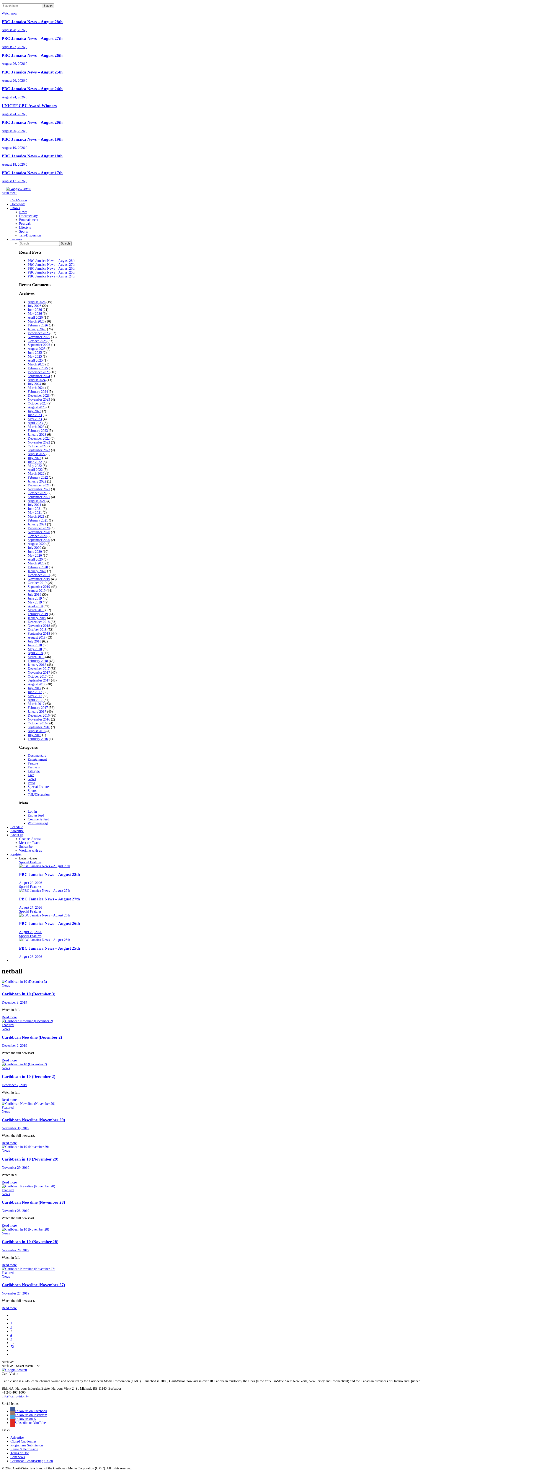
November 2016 (39, 719)
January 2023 (37, 434)
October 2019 (37, 583)
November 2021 (39, 489)
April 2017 (35, 700)
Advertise (17, 1437)
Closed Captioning (23, 1441)
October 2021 (37, 493)
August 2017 (37, 684)
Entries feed (36, 815)
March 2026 (36, 321)
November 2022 (39, 442)
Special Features (39, 787)
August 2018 (37, 637)
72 (12, 1346)
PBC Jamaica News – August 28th (32, 22)
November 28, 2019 (15, 1211)
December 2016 (39, 715)
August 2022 (37, 454)
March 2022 (36, 473)
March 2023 (36, 427)
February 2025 (38, 368)
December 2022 (39, 438)
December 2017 (39, 668)
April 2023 (35, 423)
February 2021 (38, 520)
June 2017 (35, 692)
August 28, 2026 (13, 30)
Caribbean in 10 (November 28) (30, 1241)
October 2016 (37, 723)
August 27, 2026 (13, 47)
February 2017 (38, 707)
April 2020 (35, 559)
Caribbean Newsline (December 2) (32, 1037)
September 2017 (39, 680)
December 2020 (39, 528)
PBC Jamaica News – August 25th (32, 72)
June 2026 (35, 309)
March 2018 (36, 657)
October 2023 (37, 403)
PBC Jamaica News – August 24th (32, 88)
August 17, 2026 (13, 181)
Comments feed (38, 819)
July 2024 (34, 384)
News (32, 779)
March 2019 (36, 610)
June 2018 (35, 645)
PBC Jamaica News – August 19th (32, 139)
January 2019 (37, 618)
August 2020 (37, 544)
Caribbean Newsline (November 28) (33, 1202)
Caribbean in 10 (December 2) (28, 1076)
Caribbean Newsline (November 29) (33, 1120)
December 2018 (39, 622)
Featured (8, 1025)
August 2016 (37, 731)
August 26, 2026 (13, 63)
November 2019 (39, 579)
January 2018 (37, 665)
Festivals (34, 767)
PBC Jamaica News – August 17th (32, 173)
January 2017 (37, 711)
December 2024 (39, 372)
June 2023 (35, 415)
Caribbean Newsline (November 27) (33, 1285)
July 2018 (34, 641)
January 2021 (37, 524)
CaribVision (18, 200)
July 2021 (34, 505)
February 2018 (38, 661)
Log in (32, 811)
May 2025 (35, 356)
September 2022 (39, 450)
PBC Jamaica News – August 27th (32, 38)
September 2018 (39, 633)
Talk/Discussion (39, 794)
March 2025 (36, 364)
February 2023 (38, 430)
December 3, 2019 (14, 1002)
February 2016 (38, 739)
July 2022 (34, 458)
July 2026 (34, 306)
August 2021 (37, 501)
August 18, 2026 (13, 164)
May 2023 (35, 419)
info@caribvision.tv (15, 1396)
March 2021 (36, 516)
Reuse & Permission (24, 1449)
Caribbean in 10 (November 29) (30, 1159)
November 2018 (39, 626)
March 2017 (36, 704)
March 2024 (36, 388)
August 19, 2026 (13, 148)
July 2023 (34, 411)
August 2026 (37, 302)
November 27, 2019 (15, 1293)
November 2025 (39, 337)
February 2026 (38, 325)
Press (31, 783)
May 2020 (35, 555)
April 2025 (35, 360)
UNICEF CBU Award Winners (29, 105)
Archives (8, 1366)
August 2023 (37, 407)
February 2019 (38, 614)
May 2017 (35, 696)
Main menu (9, 193)
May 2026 (35, 313)
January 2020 (37, 571)
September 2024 (39, 376)
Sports (32, 790)
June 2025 (35, 352)
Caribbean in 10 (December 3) (28, 994)
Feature (33, 763)
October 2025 (37, 341)
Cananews (17, 1457)
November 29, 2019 (15, 1167)
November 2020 (39, 532)
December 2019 (39, 575)
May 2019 (35, 602)
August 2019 (37, 590)
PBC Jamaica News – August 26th (32, 55)
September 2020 (39, 540)
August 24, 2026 (13, 97)
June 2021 (35, 508)
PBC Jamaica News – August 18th (32, 156)
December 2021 (39, 485)
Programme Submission (26, 1445)
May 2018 (35, 649)
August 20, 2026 (13, 131)
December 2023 (39, 395)
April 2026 (35, 317)
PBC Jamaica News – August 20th (32, 122)
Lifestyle (34, 771)
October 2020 (37, 536)
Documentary (37, 755)
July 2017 (34, 688)
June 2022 (35, 462)
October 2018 (37, 629)
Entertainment (37, 759)
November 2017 (39, 672)
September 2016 (39, 727)
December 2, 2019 (14, 1045)
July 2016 (34, 735)
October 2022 (37, 446)
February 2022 (38, 477)
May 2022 (35, 466)
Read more (9, 1017)
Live (31, 775)
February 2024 (38, 391)
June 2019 (35, 598)
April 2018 (35, 653)
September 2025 (39, 345)
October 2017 (37, 676)
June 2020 (35, 551)
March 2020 (36, 563)
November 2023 (39, 399)
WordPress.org (38, 823)
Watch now (9, 13)
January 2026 (37, 329)
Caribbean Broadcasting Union (31, 1461)
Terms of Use (19, 1453)
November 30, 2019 (15, 1128)
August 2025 (37, 348)
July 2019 (34, 594)
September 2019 (39, 586)
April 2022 (35, 469)
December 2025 (39, 333)
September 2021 (39, 497)
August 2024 (37, 380)
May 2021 (35, 512)
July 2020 (34, 547)
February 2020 (38, 567)
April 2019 (35, 606)
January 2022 (37, 481)
